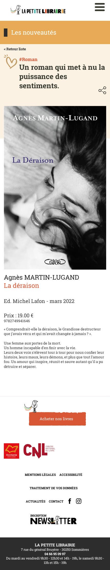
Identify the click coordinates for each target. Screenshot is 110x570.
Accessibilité (70, 475)
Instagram (78, 501)
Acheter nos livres (56, 418)
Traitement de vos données (54, 488)
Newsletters (53, 520)
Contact (56, 501)
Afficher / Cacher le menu (100, 7)
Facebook (69, 501)
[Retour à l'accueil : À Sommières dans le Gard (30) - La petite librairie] (37, 10)
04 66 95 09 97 (55, 554)
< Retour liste (15, 48)
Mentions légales (40, 475)
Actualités (35, 501)
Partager (102, 90)
